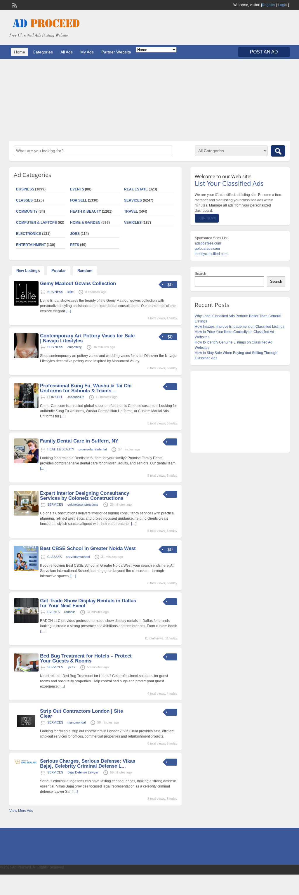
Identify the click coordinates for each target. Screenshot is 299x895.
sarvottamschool (78, 556)
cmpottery (74, 347)
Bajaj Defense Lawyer (82, 772)
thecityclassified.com (211, 254)
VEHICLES (133, 223)
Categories (43, 52)
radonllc (69, 612)
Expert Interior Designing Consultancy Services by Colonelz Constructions (84, 495)
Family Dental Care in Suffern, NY (79, 441)
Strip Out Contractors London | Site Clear (81, 713)
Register (268, 5)
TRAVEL (131, 211)
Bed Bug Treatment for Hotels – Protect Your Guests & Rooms (86, 658)
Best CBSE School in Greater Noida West (88, 548)
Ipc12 (71, 667)
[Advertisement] (149, 99)
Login (282, 5)
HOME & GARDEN (85, 223)
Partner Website (116, 52)
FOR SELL (78, 200)
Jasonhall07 (75, 397)
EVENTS (77, 189)
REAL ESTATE (136, 189)
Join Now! (207, 218)
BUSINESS (55, 292)
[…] (68, 311)
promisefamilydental (93, 449)
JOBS (75, 234)
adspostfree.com (208, 243)
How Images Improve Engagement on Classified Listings (239, 327)
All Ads (66, 52)
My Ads (87, 52)
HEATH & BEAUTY (85, 211)
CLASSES (54, 556)
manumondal (76, 722)
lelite (70, 292)
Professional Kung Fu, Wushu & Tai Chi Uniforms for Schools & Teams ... (86, 388)
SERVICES (133, 200)
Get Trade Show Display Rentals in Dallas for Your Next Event (88, 603)
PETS (74, 245)
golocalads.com (207, 249)
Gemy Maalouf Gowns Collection (78, 283)
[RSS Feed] (14, 4)
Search (200, 274)
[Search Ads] (278, 151)
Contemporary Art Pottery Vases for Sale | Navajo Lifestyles (87, 338)
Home (19, 52)
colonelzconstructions (82, 504)
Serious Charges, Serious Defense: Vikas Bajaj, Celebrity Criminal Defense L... (87, 763)
